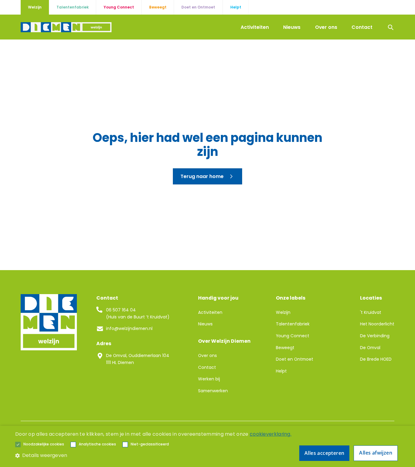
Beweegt (285, 348)
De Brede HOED (376, 359)
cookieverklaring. (270, 434)
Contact (362, 27)
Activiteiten (255, 27)
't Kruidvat (370, 312)
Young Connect (292, 336)
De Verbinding (374, 336)
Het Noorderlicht (377, 324)
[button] (43, 444)
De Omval (370, 348)
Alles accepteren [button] (324, 453)
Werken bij (209, 379)
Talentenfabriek (293, 324)
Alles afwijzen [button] (375, 452)
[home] (66, 27)
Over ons (326, 27)
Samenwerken (213, 391)
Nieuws (291, 27)
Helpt (281, 371)
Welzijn (283, 312)
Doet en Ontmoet (294, 359)
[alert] (207, 446)
